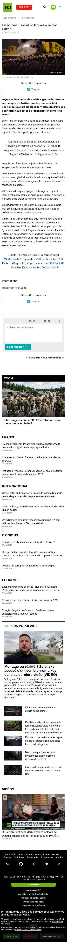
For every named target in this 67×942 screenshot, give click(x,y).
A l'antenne (47, 857)
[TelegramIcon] (46, 864)
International (10, 281)
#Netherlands (11, 259)
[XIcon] (33, 864)
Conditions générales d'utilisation (33, 894)
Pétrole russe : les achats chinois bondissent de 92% (30, 600)
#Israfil (26, 263)
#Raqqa (16, 263)
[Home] (7, 7)
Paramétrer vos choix (33, 902)
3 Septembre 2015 (45, 154)
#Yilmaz (41, 259)
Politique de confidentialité (33, 898)
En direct (24, 7)
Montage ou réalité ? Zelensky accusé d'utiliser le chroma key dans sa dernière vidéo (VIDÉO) (30, 670)
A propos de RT (33, 890)
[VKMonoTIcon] (8, 864)
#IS (61, 259)
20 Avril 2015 (50, 267)
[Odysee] (20, 864)
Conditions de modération (33, 905)
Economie (11, 580)
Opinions (10, 535)
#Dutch (26, 255)
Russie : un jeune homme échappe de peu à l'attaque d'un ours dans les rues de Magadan (43, 741)
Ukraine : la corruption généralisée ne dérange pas (28, 565)
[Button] (53, 7)
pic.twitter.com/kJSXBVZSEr (47, 263)
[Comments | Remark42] (33, 339)
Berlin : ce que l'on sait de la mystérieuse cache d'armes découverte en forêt (40, 755)
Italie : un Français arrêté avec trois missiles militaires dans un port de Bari (43, 770)
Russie (55, 854)
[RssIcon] (59, 864)
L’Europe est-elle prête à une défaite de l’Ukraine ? (28, 542)
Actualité (10, 854)
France (8, 437)
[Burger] (60, 7)
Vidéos (8, 789)
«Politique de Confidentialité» (28, 930)
